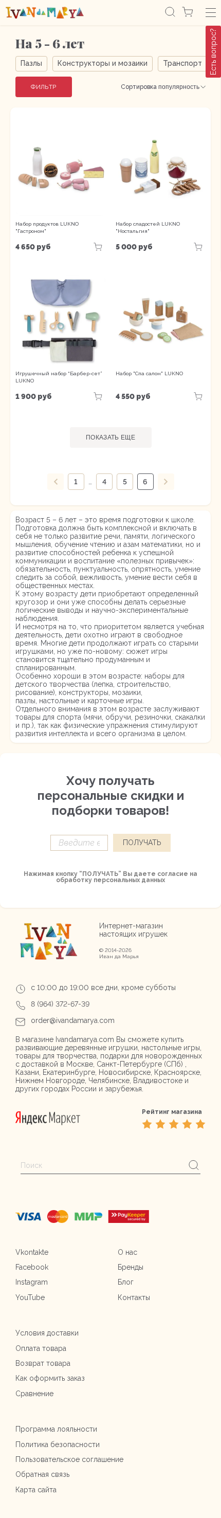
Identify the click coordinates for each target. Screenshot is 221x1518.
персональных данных (129, 880)
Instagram (31, 1282)
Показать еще (110, 437)
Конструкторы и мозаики (103, 63)
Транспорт (182, 63)
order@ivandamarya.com (73, 1020)
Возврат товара (42, 1363)
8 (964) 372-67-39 (60, 1004)
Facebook (31, 1267)
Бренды (130, 1267)
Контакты (134, 1297)
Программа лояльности (56, 1429)
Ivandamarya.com (85, 1039)
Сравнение (34, 1393)
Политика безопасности (57, 1444)
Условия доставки (47, 1333)
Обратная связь (42, 1474)
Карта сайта (36, 1490)
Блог (126, 1282)
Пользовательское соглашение (69, 1459)
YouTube (30, 1297)
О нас (127, 1252)
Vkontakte (31, 1252)
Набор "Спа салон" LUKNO (149, 373)
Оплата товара (40, 1348)
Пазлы (31, 63)
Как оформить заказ (50, 1378)
